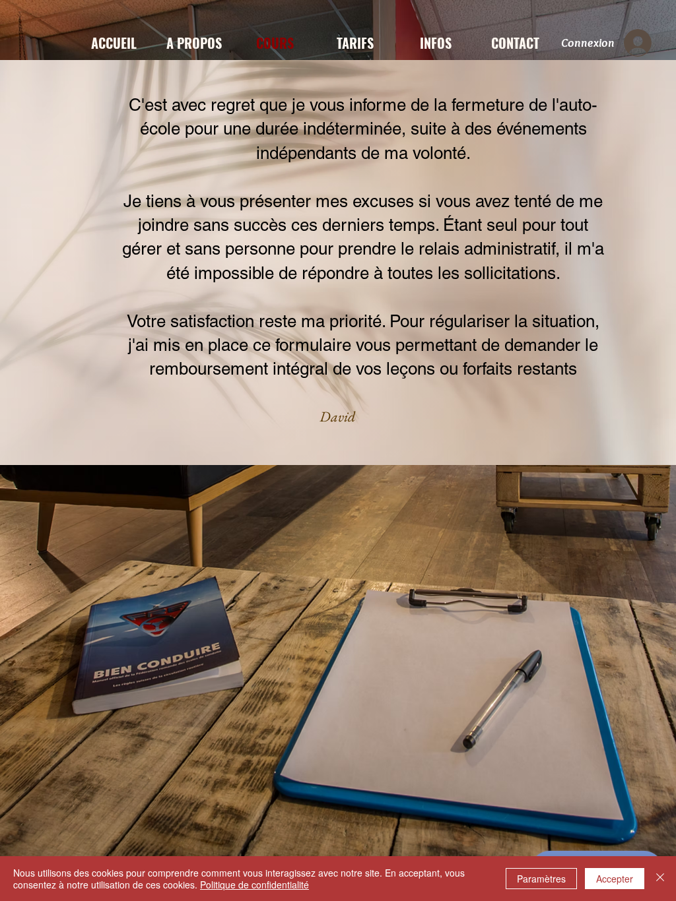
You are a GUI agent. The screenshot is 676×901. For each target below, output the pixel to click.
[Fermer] (660, 878)
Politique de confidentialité (254, 884)
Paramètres (541, 878)
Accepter (614, 878)
